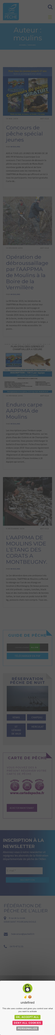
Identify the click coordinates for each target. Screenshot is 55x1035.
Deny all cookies (27, 1023)
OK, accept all (27, 1017)
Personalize (27, 1028)
